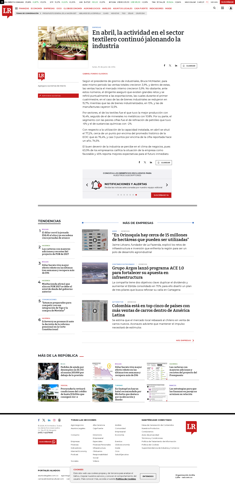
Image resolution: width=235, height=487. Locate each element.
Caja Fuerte (98, 428)
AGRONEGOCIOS (92, 8)
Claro (105, 13)
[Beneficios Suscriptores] (222, 8)
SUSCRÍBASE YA (161, 195)
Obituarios (97, 451)
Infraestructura (99, 448)
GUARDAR (190, 66)
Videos (96, 461)
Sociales (74, 461)
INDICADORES (156, 8)
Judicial (64, 385)
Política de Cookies (126, 479)
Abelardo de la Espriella (90, 13)
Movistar (115, 13)
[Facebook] (164, 65)
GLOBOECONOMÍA (73, 8)
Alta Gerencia (99, 425)
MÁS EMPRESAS (183, 340)
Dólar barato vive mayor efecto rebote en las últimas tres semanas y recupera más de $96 (58, 269)
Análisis (118, 425)
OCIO (59, 8)
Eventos (118, 441)
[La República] (7, 12)
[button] (86, 185)
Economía (119, 435)
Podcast (74, 454)
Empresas (75, 441)
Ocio (117, 451)
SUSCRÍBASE (227, 2)
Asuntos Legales (78, 428)
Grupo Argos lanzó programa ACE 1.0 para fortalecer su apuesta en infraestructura (148, 273)
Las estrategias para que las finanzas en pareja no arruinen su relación (183, 391)
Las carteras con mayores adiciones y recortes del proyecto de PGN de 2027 (56, 251)
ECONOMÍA (36, 8)
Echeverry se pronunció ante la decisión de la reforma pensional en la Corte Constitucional (58, 325)
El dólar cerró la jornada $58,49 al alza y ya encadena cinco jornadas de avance (57, 235)
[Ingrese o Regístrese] (231, 8)
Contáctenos (147, 431)
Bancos (172, 385)
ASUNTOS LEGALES (122, 8)
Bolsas (45, 229)
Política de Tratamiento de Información (159, 441)
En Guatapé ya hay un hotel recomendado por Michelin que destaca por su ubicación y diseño (128, 394)
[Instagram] (55, 421)
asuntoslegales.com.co (48, 475)
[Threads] (60, 421)
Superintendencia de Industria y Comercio (160, 448)
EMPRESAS (49, 8)
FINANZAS (24, 8)
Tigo (123, 13)
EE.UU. (63, 364)
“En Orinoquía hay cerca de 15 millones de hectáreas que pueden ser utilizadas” (150, 237)
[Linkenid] (50, 421)
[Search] (214, 8)
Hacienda (46, 246)
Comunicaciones (49, 299)
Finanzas (74, 445)
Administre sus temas (51, 95)
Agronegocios (77, 425)
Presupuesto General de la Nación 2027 (59, 13)
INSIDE (168, 8)
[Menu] (17, 8)
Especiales (97, 441)
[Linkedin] (176, 65)
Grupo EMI (140, 13)
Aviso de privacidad (150, 435)
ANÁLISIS (106, 8)
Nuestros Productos (150, 428)
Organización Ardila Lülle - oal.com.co (185, 476)
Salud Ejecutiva (122, 454)
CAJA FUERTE (141, 8)
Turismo (119, 385)
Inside (117, 448)
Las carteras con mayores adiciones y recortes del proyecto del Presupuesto (183, 371)
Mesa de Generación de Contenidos (158, 425)
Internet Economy (79, 451)
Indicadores (76, 448)
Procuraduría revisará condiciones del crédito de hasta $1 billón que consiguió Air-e (74, 392)
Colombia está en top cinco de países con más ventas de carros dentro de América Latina (151, 310)
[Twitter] (170, 65)
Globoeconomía (122, 445)
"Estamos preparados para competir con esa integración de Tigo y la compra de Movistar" (56, 306)
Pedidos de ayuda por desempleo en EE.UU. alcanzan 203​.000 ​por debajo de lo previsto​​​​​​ (72, 371)
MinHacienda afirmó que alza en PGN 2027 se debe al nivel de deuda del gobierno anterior (57, 288)
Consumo (75, 435)
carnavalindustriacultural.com (51, 479)
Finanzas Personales (102, 445)
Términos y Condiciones (152, 438)
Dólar (130, 13)
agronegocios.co (68, 475)
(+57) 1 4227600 (45, 432)
